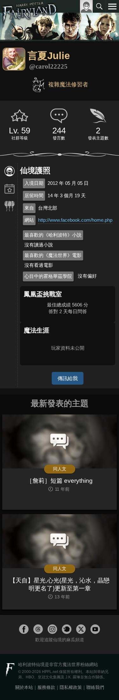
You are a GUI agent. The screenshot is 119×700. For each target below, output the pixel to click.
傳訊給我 (67, 378)
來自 (29, 208)
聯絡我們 (95, 687)
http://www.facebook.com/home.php (75, 220)
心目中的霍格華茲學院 (48, 276)
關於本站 (24, 687)
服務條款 (46, 687)
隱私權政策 (71, 687)
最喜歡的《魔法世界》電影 (53, 255)
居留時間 (33, 195)
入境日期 (33, 183)
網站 (29, 220)
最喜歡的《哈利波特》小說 (53, 235)
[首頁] (29, 20)
